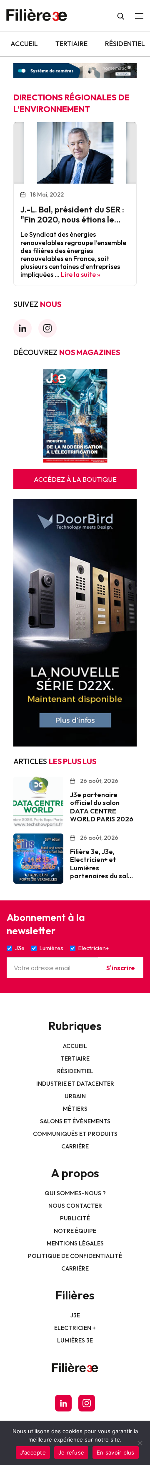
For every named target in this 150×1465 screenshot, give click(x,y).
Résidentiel (125, 43)
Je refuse (71, 1452)
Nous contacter (75, 1205)
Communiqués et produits (75, 1134)
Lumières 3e (75, 1340)
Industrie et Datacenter (75, 1083)
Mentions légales (75, 1243)
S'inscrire (120, 968)
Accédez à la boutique (75, 479)
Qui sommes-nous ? (75, 1193)
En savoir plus (116, 1452)
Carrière (75, 1146)
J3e (75, 1315)
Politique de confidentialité (75, 1256)
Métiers (75, 1108)
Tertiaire (71, 43)
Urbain (75, 1096)
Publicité (75, 1218)
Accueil (24, 43)
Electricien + (75, 1328)
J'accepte (33, 1452)
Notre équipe (75, 1231)
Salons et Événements (75, 1121)
